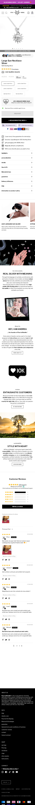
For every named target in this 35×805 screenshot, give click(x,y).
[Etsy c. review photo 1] (6, 550)
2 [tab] (15, 49)
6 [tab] (22, 49)
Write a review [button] (17, 507)
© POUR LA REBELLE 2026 (8, 789)
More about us (17, 352)
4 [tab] (18, 49)
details (4, 162)
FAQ (3, 186)
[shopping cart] (32, 13)
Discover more (17, 464)
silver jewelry (5, 756)
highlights (5, 153)
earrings (4, 745)
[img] (6, 534)
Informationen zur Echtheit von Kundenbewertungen (18, 488)
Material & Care (6, 172)
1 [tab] (13, 49)
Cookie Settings (6, 792)
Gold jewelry (5, 758)
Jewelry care (5, 716)
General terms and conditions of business (14, 727)
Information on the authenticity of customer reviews (16, 795)
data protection (26, 789)
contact (4, 732)
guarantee (5, 176)
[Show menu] (3, 12)
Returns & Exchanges (8, 721)
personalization (6, 158)
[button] (6, 69)
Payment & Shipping (7, 718)
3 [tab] (17, 49)
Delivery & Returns (7, 181)
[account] (28, 13)
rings (3, 753)
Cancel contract (6, 735)
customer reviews (7, 729)
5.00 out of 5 (22, 484)
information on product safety (11, 191)
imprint (18, 789)
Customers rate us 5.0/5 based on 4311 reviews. (21, 5)
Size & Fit (4, 167)
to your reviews (17, 406)
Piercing (4, 748)
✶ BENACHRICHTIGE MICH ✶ (17, 120)
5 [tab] (20, 49)
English (5, 782)
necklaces (4, 750)
